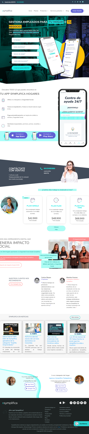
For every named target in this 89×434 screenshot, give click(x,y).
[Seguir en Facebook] (71, 402)
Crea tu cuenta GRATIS (21, 68)
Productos (43, 11)
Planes (36, 11)
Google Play (31, 388)
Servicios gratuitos (56, 11)
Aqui (59, 427)
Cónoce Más (56, 228)
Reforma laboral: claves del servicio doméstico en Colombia (32, 339)
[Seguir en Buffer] (81, 402)
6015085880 (20, 2)
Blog (67, 11)
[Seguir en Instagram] (74, 402)
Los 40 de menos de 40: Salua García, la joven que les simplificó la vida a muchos (77, 341)
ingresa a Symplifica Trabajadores (60, 378)
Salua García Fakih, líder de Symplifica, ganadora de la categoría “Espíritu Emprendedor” (10, 340)
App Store (30, 384)
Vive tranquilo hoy (15, 284)
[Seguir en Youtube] (78, 402)
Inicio (30, 11)
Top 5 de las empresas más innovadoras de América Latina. (53, 340)
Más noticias (75, 317)
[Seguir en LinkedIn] (85, 402)
